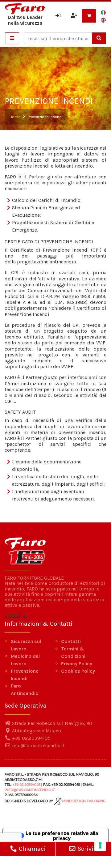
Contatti (71, 641)
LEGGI (13, 616)
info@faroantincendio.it (38, 745)
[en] (103, 19)
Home (15, 116)
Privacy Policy (76, 663)
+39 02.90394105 (31, 738)
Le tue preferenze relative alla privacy (62, 835)
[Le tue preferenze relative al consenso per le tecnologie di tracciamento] (100, 845)
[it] (103, 12)
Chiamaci (31, 848)
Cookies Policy (78, 671)
